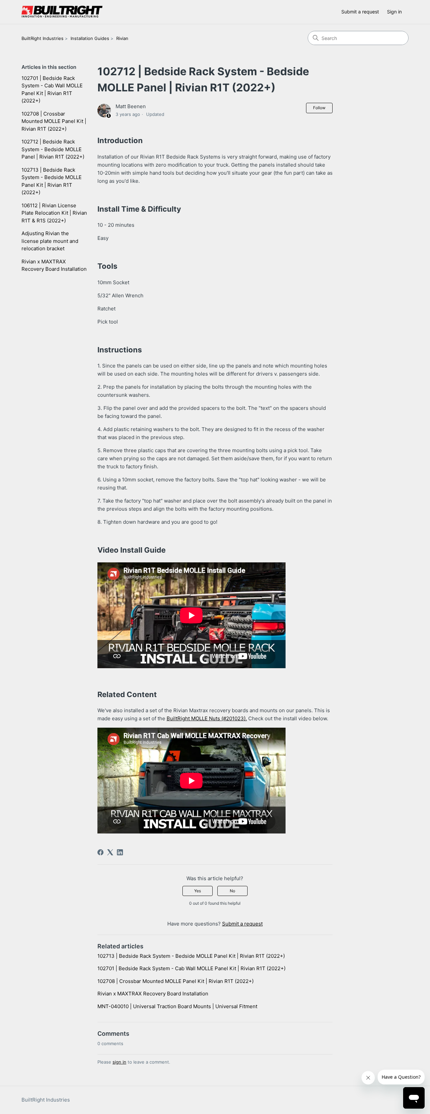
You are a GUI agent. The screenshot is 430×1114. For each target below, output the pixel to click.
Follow (319, 107)
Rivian (122, 38)
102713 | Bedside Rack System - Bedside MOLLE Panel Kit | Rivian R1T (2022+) (52, 181)
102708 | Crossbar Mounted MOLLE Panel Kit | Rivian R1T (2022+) (54, 121)
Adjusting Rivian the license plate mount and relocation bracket (50, 241)
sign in (119, 1062)
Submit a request (360, 11)
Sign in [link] (394, 11)
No (232, 890)
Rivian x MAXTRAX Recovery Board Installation (54, 265)
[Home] (62, 12)
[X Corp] (110, 852)
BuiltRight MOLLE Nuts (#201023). (207, 718)
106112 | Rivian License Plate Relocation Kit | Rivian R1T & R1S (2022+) (54, 213)
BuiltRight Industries (42, 38)
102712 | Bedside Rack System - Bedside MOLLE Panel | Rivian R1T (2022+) (53, 149)
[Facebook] (100, 852)
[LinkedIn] (120, 852)
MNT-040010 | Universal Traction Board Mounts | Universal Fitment (177, 1006)
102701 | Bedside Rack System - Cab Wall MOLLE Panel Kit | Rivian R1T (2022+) (52, 89)
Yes (197, 890)
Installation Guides (90, 38)
